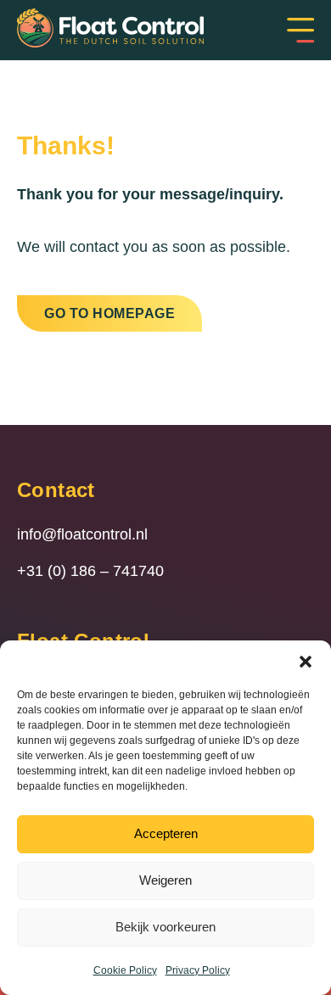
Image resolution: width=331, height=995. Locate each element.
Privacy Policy (198, 970)
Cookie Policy (125, 970)
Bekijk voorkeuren (165, 927)
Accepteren (166, 833)
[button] (305, 661)
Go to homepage (109, 313)
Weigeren (165, 880)
